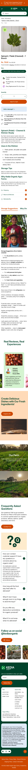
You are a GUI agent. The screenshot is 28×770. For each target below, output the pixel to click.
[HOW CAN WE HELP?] (22, 9)
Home (2, 18)
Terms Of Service (21, 759)
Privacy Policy (12, 759)
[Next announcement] (24, 3)
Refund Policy (5, 759)
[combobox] (14, 13)
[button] (2, 9)
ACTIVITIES (5, 694)
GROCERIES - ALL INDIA (19, 693)
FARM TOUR (5, 696)
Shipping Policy (8, 761)
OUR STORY (5, 692)
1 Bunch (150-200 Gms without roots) (13, 71)
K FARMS (17, 701)
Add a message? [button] (9, 109)
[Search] (3, 13)
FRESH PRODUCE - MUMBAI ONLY (19, 696)
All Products (8, 18)
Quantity (3, 92)
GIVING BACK (18, 706)
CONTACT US (18, 708)
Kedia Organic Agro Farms (13, 765)
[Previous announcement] (1, 3)
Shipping (11, 64)
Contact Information (18, 761)
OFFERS (17, 704)
